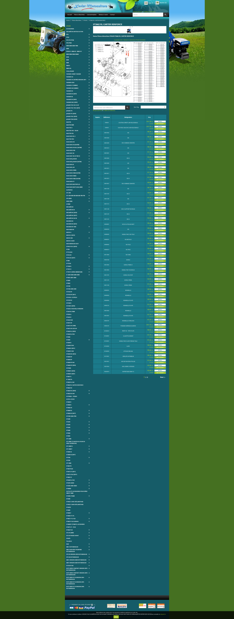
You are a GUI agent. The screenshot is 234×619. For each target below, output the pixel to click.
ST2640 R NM (70, 351)
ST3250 (68, 427)
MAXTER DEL (70, 133)
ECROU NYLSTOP (128, 275)
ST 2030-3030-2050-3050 (73, 275)
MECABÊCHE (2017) (71, 215)
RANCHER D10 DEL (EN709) (74, 147)
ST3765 (68, 460)
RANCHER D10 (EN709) (72, 144)
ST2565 (68, 340)
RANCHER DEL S (70, 136)
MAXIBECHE (69, 221)
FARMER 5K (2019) (71, 99)
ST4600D (68, 488)
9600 (67, 62)
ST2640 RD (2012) (71, 354)
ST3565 (68, 436)
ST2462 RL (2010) (71, 331)
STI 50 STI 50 (69, 565)
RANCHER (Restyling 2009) (74, 187)
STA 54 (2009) (70, 533)
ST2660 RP (69, 359)
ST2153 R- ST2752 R (71, 297)
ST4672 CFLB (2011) (71, 474)
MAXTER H (69, 128)
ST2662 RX (69, 388)
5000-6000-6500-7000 (72, 46)
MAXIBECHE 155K (71, 226)
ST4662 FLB (69, 530)
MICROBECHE (70, 229)
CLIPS (128, 346)
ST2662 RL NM (70, 382)
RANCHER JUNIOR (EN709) (74, 161)
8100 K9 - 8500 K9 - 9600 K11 (74, 51)
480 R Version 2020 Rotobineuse (76, 560)
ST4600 (68, 510)
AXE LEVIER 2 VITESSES (128, 366)
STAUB (68, 26)
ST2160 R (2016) (70, 306)
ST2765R (68, 368)
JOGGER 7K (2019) (71, 113)
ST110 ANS (69, 252)
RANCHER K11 (70, 181)
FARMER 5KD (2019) (72, 102)
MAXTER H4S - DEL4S (72, 130)
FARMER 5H (69, 91)
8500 (67, 60)
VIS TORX (128, 254)
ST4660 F (68, 513)
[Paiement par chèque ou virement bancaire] (117, 606)
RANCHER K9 (70, 164)
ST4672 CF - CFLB (71, 527)
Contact (112, 15)
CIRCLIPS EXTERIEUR (128, 356)
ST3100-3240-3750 (71, 416)
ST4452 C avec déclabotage (74, 501)
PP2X (67, 37)
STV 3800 (68, 463)
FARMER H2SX (70, 82)
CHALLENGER (70, 71)
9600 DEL (68, 68)
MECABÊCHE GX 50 (71, 218)
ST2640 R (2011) (70, 348)
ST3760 (68, 457)
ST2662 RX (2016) (71, 391)
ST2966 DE (69, 407)
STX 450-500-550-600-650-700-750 (75, 195)
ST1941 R (68, 269)
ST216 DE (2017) (70, 258)
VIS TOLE (128, 244)
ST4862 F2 (69, 477)
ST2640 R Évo (70, 345)
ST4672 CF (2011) (71, 471)
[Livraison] (151, 606)
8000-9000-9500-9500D (72, 54)
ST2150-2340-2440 (71, 289)
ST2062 (68, 283)
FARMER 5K (69, 96)
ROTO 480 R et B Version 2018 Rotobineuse (75, 587)
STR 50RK (69, 198)
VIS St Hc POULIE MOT (128, 224)
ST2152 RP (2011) (71, 294)
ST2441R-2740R (70, 311)
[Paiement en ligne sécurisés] (82, 606)
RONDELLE (128, 290)
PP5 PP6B (69, 43)
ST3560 (68, 433)
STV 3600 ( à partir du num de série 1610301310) (75, 442)
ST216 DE (68, 255)
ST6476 (68, 538)
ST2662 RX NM (70, 393)
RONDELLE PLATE (128, 300)
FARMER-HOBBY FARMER (73, 74)
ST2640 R (68, 342)
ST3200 (68, 419)
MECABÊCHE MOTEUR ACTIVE (74, 31)
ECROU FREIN (128, 280)
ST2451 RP (69, 323)
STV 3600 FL (69, 446)
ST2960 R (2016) (70, 371)
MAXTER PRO (70, 139)
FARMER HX (69, 77)
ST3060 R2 (69, 410)
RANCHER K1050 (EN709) (73, 173)
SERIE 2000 (69, 201)
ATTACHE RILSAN (128, 351)
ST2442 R (68, 317)
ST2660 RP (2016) (71, 365)
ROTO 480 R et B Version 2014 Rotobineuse (75, 578)
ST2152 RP (69, 292)
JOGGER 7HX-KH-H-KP (72, 105)
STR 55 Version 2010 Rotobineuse (76, 554)
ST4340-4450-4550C (71, 486)
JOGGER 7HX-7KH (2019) (73, 108)
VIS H (128, 158)
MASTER (68, 122)
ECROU (128, 260)
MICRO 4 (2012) (70, 235)
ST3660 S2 (69, 452)
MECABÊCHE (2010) (71, 212)
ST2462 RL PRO (70, 334)
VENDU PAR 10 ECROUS (128, 270)
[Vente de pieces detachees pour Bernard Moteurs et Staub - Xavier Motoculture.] (89, 6)
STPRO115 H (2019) (71, 246)
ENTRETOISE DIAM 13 (128, 371)
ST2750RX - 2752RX (71, 396)
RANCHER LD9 (70, 167)
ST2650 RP (69, 357)
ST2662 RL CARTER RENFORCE (74, 385)
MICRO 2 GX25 (70, 241)
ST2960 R (68, 405)
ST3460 (68, 430)
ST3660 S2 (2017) (71, 454)
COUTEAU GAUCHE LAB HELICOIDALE (128, 127)
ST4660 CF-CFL (70, 516)
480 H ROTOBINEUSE (72, 547)
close (116, 617)
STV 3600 (68, 439)
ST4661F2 (68, 466)
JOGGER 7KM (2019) (71, 119)
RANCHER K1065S (71, 176)
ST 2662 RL (69, 379)
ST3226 (68, 424)
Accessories (70, 29)
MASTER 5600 (70, 125)
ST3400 (68, 499)
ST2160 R (68, 303)
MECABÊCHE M (70, 210)
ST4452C (68, 507)
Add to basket (160, 123)
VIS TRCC (128, 249)
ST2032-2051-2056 (71, 277)
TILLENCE (69, 541)
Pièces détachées (79, 15)
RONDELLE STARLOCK (128, 321)
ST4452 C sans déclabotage (74, 504)
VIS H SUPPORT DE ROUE (128, 209)
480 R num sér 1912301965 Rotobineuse (74, 550)
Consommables (91, 15)
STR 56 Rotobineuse (72, 557)
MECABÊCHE (69, 207)
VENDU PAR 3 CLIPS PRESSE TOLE (128, 341)
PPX (67, 34)
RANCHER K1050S (71, 170)
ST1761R (68, 263)
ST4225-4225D (70, 483)
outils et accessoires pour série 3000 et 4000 (76, 492)
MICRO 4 (68, 232)
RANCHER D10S (70, 150)
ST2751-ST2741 (70, 399)
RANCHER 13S (70, 153)
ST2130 (68, 286)
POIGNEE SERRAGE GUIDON (128, 326)
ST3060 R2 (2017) (71, 413)
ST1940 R (68, 266)
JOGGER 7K (69, 111)
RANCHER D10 (70, 142)
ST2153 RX (69, 300)
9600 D (68, 65)
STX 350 (68, 193)
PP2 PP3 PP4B (70, 40)
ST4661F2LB (69, 469)
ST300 (68, 260)
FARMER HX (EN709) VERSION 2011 (76, 79)
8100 (67, 57)
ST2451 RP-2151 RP (71, 328)
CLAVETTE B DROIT (128, 336)
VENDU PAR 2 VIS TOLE (128, 234)
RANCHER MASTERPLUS (73, 184)
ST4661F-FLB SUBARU (72, 521)
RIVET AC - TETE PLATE (128, 331)
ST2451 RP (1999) (71, 325)
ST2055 (68, 280)
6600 (67, 48)
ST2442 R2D (69, 320)
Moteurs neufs (103, 15)
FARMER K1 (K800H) (72, 85)
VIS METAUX (128, 239)
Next (163, 377)
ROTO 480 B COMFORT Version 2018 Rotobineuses (76, 573)
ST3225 (68, 422)
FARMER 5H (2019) (71, 94)
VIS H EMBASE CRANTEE (128, 143)
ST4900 (68, 204)
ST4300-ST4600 (70, 496)
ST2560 (68, 337)
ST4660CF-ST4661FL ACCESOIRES (75, 524)
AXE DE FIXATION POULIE (128, 361)
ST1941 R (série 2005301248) (74, 272)
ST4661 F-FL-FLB (70, 518)
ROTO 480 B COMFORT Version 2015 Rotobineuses (76, 569)
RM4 (67, 544)
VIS (128, 133)
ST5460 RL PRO (70, 480)
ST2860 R (68, 402)
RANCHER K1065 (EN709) (73, 178)
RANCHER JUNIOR (71, 159)
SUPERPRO (69, 190)
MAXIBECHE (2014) (71, 224)
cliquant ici (163, 614)
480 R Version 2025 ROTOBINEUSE (76, 563)
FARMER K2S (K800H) (72, 88)
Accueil (69, 15)
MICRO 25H (69, 238)
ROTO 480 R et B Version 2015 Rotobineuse (75, 583)
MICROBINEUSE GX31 (72, 243)
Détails (160, 121)
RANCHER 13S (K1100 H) (73, 156)
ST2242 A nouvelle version (74, 309)
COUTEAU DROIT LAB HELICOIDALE (128, 122)
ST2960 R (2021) (70, 374)
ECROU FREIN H (128, 265)
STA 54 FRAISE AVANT (72, 535)
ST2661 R (68, 376)
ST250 (68, 249)
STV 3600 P (69, 449)
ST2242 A (68, 314)
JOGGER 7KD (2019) (71, 116)
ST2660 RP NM (70, 362)
